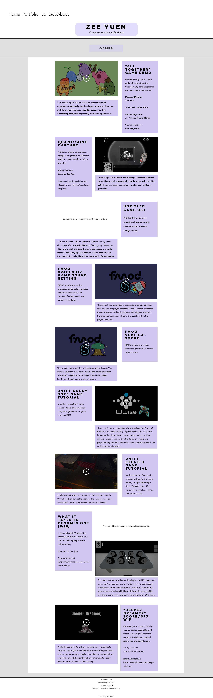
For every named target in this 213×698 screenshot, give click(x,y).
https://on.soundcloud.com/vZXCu (106, 689)
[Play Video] (86, 78)
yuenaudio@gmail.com (106, 682)
